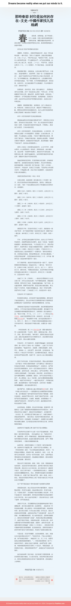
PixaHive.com (59, 603)
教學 (44, 389)
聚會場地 (37, 330)
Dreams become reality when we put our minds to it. (35, 3)
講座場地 (20, 319)
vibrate (34, 10)
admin (47, 31)
